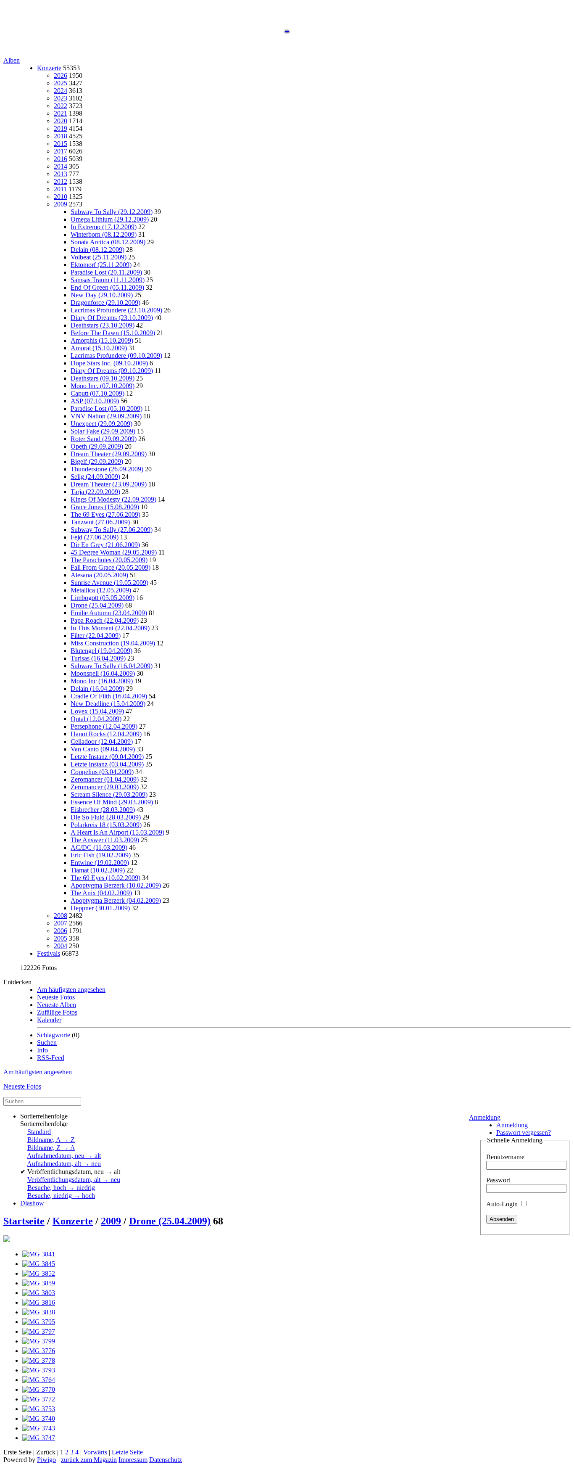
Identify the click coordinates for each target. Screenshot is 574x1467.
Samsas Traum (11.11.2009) (108, 279)
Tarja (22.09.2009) (95, 491)
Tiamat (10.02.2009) (98, 870)
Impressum (132, 1459)
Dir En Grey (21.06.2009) (105, 544)
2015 (60, 143)
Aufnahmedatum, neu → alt (64, 1155)
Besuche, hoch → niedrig (61, 1187)
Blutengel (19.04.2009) (101, 650)
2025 (60, 83)
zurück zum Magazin (89, 1459)
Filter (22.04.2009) (96, 635)
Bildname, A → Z (51, 1139)
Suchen (47, 1042)
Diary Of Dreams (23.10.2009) (112, 317)
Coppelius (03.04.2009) (102, 771)
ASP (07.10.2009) (95, 400)
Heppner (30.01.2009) (100, 908)
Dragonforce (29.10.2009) (105, 302)
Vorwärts (95, 1452)
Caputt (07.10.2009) (97, 393)
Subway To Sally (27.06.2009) (112, 529)
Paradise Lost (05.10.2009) (106, 408)
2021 (60, 113)
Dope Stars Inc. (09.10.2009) (109, 363)
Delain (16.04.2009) (97, 688)
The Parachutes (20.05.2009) (109, 559)
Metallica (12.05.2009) (101, 590)
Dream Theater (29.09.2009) (109, 453)
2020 (60, 120)
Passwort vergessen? (523, 1132)
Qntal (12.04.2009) (96, 718)
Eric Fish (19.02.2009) (101, 855)
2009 (60, 204)
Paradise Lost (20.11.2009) (106, 272)
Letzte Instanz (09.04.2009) (107, 756)
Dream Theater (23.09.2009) (109, 484)
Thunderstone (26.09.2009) (107, 469)
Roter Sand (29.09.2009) (104, 438)
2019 (60, 128)
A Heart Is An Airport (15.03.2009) (117, 832)
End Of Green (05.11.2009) (107, 287)
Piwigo (46, 1459)
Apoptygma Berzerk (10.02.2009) (116, 885)
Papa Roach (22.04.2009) (105, 620)
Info (42, 1050)
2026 (60, 75)
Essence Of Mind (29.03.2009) (112, 802)
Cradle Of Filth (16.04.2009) (109, 696)
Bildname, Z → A (51, 1147)
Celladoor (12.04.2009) (102, 741)
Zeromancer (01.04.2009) (105, 779)
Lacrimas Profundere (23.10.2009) (116, 310)
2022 (60, 105)
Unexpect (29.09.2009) (101, 423)
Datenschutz (165, 1459)
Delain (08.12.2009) (97, 249)
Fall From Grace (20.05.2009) (110, 567)
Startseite (24, 1221)
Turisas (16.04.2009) (98, 658)
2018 (60, 136)
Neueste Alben (56, 1004)
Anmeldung (484, 1117)
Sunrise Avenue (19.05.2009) (109, 582)
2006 (60, 930)
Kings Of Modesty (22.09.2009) (113, 499)
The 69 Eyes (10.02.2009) (105, 877)
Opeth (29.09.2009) (97, 446)
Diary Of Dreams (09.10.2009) (112, 370)
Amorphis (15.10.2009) (102, 340)
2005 (60, 938)
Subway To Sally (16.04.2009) (112, 665)
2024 (60, 90)
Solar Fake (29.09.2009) (103, 431)
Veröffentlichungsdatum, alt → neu (73, 1179)
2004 (60, 945)
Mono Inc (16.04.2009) (102, 681)
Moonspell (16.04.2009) (103, 673)
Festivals (48, 953)
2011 (60, 189)
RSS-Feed (50, 1057)
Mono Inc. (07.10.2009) (102, 385)
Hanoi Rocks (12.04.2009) (106, 733)
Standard (39, 1131)
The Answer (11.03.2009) (105, 839)
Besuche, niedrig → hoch (61, 1195)
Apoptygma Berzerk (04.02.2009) (116, 900)
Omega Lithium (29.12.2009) (110, 219)
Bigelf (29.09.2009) (97, 461)
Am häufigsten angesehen (71, 989)
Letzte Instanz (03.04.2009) (107, 764)
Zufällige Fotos (57, 1012)
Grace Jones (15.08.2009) (105, 506)
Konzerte (49, 67)
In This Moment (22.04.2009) (110, 628)
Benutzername (505, 1156)
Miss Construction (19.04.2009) (113, 643)
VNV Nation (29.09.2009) (106, 416)
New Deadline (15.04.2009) (108, 703)
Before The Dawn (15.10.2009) (113, 332)
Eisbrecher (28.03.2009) (103, 809)
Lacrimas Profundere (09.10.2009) (116, 355)
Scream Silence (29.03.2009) (109, 794)
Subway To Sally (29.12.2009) (112, 211)
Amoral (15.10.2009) (99, 348)
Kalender (49, 1019)
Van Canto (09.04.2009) (103, 749)
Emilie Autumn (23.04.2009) (109, 612)
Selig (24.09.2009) (95, 476)
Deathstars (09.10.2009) (102, 378)
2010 (60, 196)
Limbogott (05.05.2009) (102, 597)
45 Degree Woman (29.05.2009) (114, 552)
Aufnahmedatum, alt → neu (64, 1163)
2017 (60, 151)
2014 (60, 166)
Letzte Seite (127, 1452)
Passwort (498, 1180)
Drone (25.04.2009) (97, 605)
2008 (60, 915)
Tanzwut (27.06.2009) (100, 522)
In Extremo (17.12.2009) (104, 226)
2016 (60, 158)
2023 (60, 98)
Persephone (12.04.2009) (104, 726)
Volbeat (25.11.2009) (98, 257)
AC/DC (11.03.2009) (99, 847)
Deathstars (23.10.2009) (102, 325)
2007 (60, 923)
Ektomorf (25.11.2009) (101, 264)
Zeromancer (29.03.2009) (105, 786)
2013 (60, 173)
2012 (60, 181)
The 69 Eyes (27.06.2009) (105, 514)
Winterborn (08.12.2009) (104, 234)
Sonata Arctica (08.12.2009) (108, 242)
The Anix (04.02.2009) (101, 892)
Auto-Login (502, 1204)
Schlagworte (53, 1035)
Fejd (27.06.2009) (94, 537)
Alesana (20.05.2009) (99, 575)
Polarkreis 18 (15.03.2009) (106, 824)
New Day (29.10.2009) (102, 295)
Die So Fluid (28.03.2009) (106, 817)
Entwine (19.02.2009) (100, 862)
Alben (11, 60)
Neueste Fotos (56, 997)
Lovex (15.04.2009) (97, 711)
